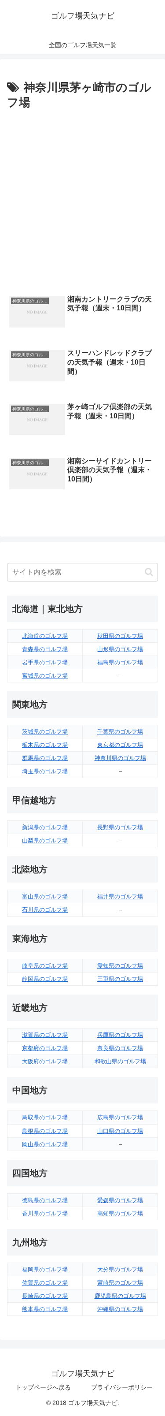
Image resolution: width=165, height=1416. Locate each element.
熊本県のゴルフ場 (45, 1309)
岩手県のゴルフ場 (45, 662)
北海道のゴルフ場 (45, 636)
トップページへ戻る (43, 1387)
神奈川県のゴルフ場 (120, 758)
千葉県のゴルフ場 (120, 731)
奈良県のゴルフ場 (120, 1048)
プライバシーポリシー (122, 1387)
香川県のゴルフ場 (45, 1213)
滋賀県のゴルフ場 (45, 1035)
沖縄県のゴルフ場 (120, 1309)
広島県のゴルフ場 (120, 1117)
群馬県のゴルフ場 (45, 758)
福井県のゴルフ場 (120, 896)
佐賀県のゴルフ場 (45, 1282)
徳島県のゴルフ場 (45, 1200)
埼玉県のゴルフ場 (45, 771)
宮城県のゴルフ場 (45, 675)
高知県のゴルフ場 (120, 1213)
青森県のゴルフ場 (45, 649)
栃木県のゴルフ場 (45, 745)
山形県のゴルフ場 (120, 649)
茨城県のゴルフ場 (45, 731)
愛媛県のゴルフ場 (120, 1200)
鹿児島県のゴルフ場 (120, 1296)
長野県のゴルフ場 (120, 827)
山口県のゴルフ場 (120, 1131)
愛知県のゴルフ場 (120, 965)
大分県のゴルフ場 (120, 1269)
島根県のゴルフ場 (45, 1131)
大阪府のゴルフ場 (45, 1061)
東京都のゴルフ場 (120, 745)
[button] (149, 572)
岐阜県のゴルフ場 (45, 965)
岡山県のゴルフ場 (45, 1144)
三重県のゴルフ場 (120, 979)
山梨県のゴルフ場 (45, 840)
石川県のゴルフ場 (45, 909)
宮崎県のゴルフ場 (120, 1282)
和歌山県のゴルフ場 (120, 1061)
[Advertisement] (82, 200)
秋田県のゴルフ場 (120, 636)
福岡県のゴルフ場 (45, 1269)
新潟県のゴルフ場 (45, 827)
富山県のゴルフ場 (45, 896)
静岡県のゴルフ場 (45, 979)
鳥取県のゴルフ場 (45, 1117)
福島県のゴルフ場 (120, 662)
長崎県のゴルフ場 (45, 1296)
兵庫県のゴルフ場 (120, 1035)
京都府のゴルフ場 (45, 1048)
